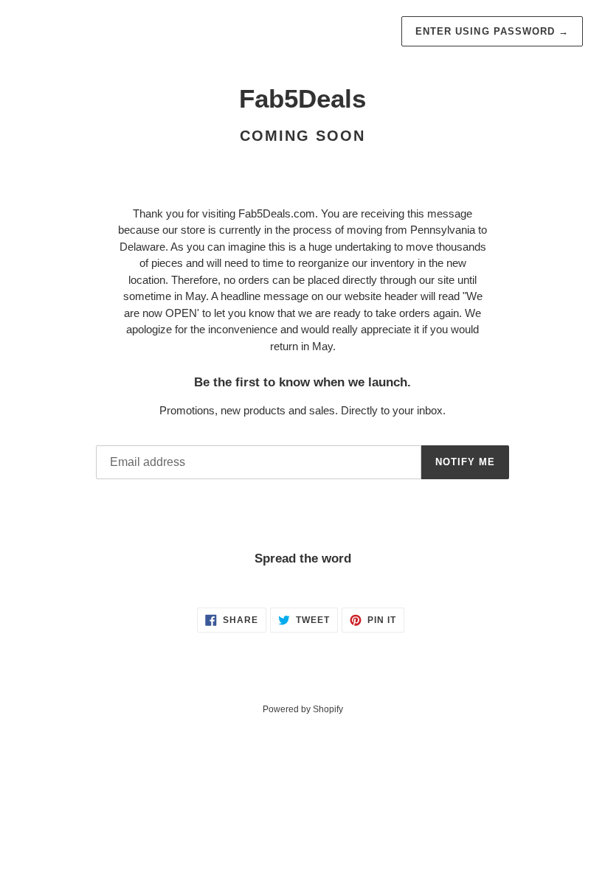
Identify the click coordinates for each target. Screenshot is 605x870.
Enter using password (492, 31)
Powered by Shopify (303, 709)
